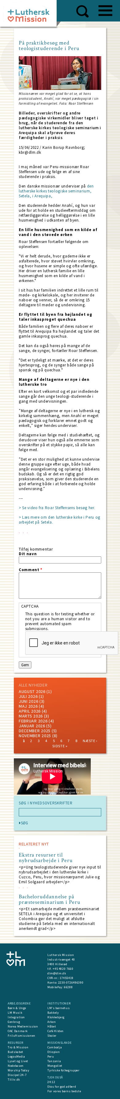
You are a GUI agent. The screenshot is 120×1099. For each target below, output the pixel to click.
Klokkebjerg (56, 1017)
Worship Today (18, 1070)
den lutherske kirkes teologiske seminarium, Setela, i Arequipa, (56, 191)
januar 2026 (32, 726)
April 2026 (30, 711)
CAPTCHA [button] (30, 606)
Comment (30, 569)
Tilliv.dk (14, 1080)
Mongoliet (54, 1066)
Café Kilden (55, 1031)
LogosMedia (16, 1056)
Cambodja (54, 1047)
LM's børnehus (58, 1008)
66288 (68, 987)
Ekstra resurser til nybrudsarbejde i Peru (46, 857)
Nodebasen (16, 1066)
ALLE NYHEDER (33, 685)
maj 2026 (28, 706)
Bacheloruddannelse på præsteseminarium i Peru (49, 899)
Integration (16, 1017)
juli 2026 (28, 696)
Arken (51, 1022)
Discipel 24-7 (17, 1075)
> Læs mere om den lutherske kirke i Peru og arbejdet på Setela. (59, 520)
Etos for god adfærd (61, 1087)
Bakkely (53, 1013)
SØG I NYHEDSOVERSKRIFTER (46, 803)
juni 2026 (28, 701)
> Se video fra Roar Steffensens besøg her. (57, 507)
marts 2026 (31, 716)
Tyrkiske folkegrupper (63, 1070)
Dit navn (28, 553)
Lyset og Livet (18, 1061)
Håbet (51, 1026)
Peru (50, 1056)
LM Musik (15, 1013)
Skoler (52, 1036)
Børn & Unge (17, 1008)
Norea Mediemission (23, 1026)
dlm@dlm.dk (56, 973)
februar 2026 (33, 721)
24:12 (51, 1082)
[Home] (30, 15)
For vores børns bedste (64, 1091)
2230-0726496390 (71, 983)
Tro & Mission (18, 1047)
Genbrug (14, 1022)
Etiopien (53, 1052)
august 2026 (32, 691)
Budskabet (15, 1052)
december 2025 (34, 730)
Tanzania (54, 1061)
